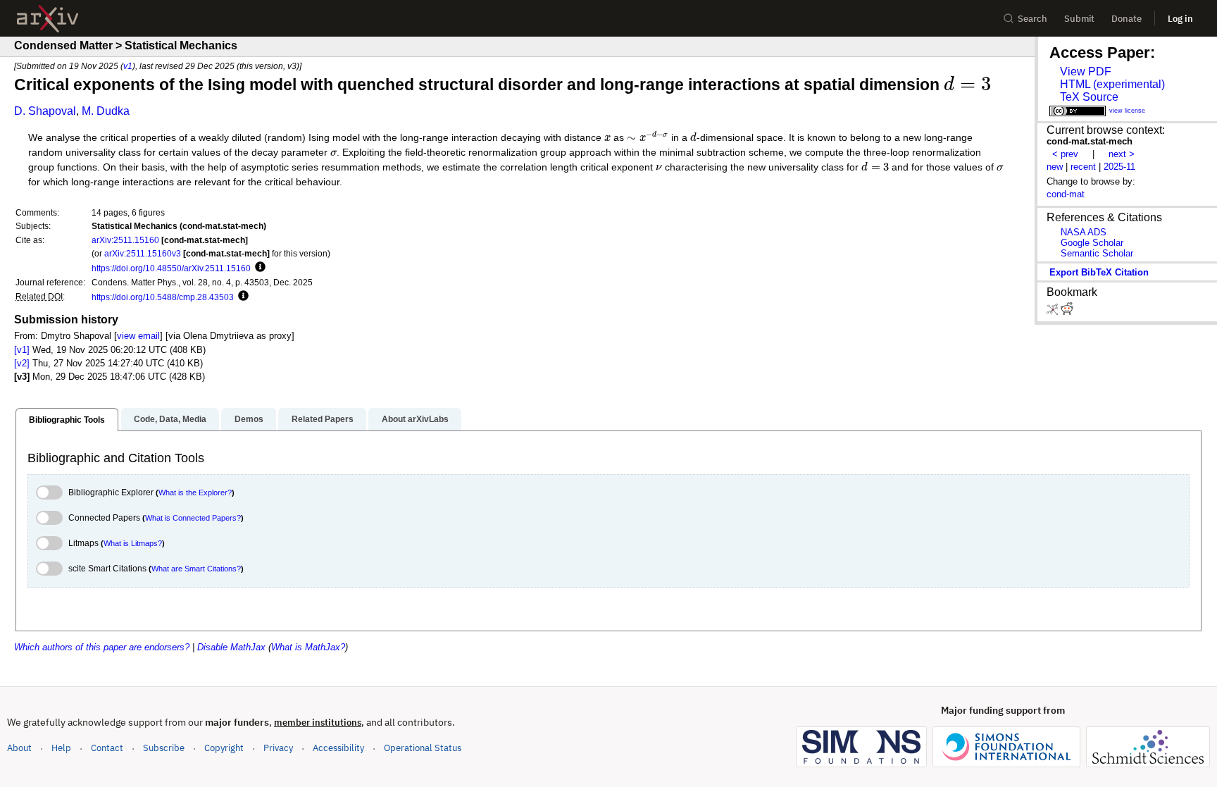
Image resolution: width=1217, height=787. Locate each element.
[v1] (22, 350)
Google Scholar (1092, 242)
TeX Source (1089, 97)
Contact (107, 748)
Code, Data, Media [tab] (170, 419)
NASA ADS (1083, 232)
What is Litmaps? (133, 543)
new (1055, 166)
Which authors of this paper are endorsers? (101, 647)
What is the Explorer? (195, 492)
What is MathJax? (308, 647)
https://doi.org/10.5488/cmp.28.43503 (163, 297)
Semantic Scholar (1097, 253)
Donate (1126, 19)
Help (61, 748)
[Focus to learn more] (258, 267)
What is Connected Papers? (193, 518)
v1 (127, 65)
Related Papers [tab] (323, 419)
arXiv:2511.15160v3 (142, 253)
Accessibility (338, 748)
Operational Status (422, 747)
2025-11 (1119, 166)
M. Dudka (106, 111)
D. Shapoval (45, 111)
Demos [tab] (249, 419)
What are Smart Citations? (196, 568)
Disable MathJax (231, 647)
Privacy (278, 748)
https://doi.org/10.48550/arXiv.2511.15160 (171, 268)
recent (1083, 166)
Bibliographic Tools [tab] (67, 420)
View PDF (1085, 72)
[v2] (22, 363)
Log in (1180, 19)
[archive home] (47, 18)
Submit (1079, 19)
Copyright (224, 748)
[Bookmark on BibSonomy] (1054, 311)
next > (1122, 154)
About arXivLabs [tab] (415, 419)
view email (138, 335)
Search (1032, 19)
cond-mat (1066, 194)
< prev (1065, 154)
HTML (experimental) (1112, 84)
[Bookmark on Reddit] (1067, 311)
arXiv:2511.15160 (125, 239)
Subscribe (164, 748)
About (19, 748)
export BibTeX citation (1099, 272)
